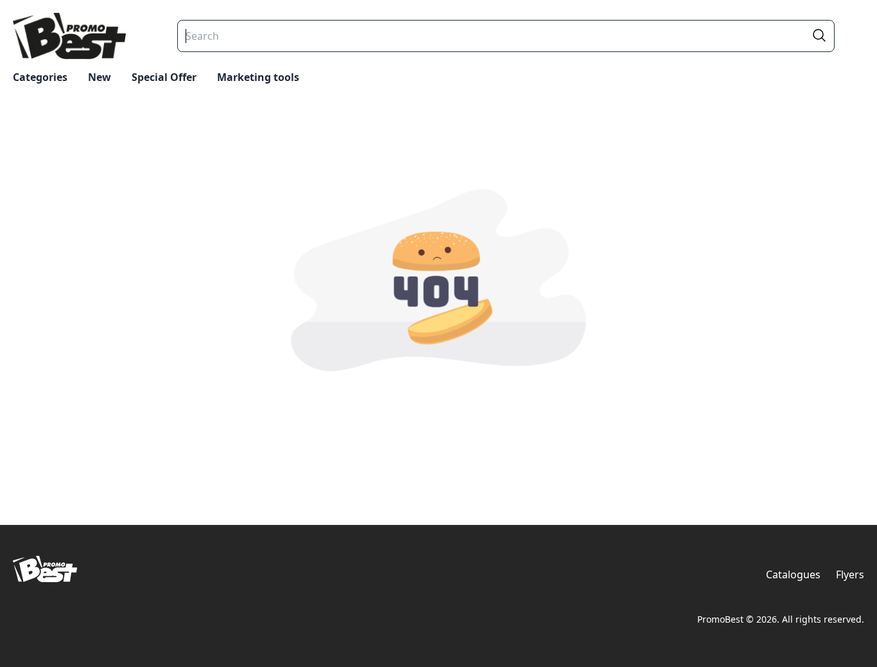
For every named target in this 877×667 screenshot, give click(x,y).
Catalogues (793, 574)
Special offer (164, 77)
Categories (40, 77)
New (99, 77)
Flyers (850, 574)
